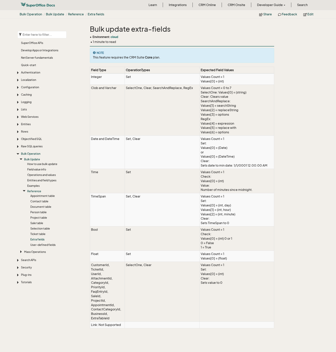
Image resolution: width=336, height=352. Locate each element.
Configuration (30, 87)
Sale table (36, 223)
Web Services (29, 116)
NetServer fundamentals (37, 57)
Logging (26, 102)
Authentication (30, 72)
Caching (26, 94)
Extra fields (96, 14)
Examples (33, 185)
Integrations (178, 5)
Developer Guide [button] (270, 5)
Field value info (36, 169)
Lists (24, 109)
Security (26, 267)
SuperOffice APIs (32, 43)
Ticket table (38, 234)
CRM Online (207, 5)
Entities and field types (41, 180)
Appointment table (42, 195)
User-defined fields (43, 244)
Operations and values (41, 174)
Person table (38, 212)
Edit (310, 14)
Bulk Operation (31, 14)
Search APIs (28, 260)
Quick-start (28, 65)
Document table (40, 206)
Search (302, 5)
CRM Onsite (236, 5)
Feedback (289, 14)
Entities (26, 124)
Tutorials (26, 282)
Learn (153, 5)
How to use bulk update (42, 164)
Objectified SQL (31, 139)
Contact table (39, 201)
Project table (38, 217)
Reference (76, 14)
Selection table (40, 228)
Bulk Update (55, 14)
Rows (24, 131)
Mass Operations (35, 251)
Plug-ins (26, 274)
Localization (28, 79)
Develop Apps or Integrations (39, 50)
